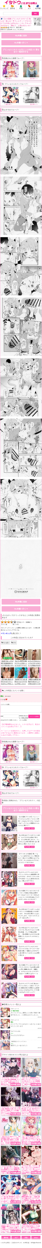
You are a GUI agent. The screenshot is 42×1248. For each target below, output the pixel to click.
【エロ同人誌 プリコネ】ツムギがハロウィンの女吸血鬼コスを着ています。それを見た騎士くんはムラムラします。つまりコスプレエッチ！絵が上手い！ (29, 913)
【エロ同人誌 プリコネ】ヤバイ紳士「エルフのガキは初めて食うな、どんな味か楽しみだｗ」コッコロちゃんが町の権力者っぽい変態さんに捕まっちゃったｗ (29, 839)
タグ (29, 8)
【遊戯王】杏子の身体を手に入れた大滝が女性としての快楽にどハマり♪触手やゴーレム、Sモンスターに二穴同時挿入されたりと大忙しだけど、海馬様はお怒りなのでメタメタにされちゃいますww (31, 1229)
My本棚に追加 (21, 36)
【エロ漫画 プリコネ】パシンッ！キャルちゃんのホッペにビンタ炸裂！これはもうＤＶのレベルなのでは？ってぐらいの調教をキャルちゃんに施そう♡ (29, 821)
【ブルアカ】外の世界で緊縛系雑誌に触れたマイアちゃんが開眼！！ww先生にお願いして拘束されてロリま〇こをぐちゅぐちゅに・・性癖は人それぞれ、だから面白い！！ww (10, 1228)
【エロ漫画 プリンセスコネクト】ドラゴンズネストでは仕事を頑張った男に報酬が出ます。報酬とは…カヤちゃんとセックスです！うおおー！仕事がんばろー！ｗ (29, 969)
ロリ (14, 642)
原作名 (12, 8)
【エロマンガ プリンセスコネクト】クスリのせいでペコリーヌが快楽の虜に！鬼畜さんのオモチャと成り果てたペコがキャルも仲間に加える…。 (28, 951)
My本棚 (37, 8)
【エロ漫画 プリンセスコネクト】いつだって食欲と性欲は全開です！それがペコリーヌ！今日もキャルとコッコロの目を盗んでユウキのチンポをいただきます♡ (29, 895)
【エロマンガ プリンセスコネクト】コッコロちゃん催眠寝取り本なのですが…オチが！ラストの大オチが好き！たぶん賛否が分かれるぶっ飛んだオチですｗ (28, 876)
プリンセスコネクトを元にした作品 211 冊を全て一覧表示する (21, 51)
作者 (21, 8)
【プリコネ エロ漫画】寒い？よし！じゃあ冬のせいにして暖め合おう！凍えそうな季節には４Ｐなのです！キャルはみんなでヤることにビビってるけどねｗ (28, 858)
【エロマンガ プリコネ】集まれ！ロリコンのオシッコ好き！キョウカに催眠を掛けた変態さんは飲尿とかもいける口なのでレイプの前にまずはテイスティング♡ (29, 988)
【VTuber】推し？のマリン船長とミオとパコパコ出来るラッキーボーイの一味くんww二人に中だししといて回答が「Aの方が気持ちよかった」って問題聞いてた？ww (31, 1170)
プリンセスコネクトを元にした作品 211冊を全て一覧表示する (21, 809)
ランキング (4, 8)
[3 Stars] (8, 621)
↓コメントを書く (5, 704)
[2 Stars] (5, 621)
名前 (2, 716)
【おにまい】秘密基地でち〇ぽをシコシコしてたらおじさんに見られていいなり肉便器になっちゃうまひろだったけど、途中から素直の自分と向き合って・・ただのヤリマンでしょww (31, 1082)
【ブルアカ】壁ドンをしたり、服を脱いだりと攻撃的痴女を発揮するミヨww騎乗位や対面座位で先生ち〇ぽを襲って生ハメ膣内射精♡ (10, 1170)
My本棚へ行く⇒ (21, 43)
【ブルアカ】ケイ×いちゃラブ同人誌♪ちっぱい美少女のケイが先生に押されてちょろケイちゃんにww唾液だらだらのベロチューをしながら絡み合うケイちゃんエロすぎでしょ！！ (31, 1112)
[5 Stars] (14, 621)
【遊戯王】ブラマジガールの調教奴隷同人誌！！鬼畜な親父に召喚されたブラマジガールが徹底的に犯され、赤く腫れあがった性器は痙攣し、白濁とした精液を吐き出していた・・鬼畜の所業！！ (31, 1200)
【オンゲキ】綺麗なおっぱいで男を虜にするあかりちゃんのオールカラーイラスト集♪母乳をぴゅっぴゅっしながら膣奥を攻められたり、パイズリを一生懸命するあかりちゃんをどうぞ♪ (31, 1141)
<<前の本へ (8, 78)
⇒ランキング (6, 633)
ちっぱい (6, 642)
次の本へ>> (34, 78)
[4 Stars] (11, 621)
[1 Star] (2, 621)
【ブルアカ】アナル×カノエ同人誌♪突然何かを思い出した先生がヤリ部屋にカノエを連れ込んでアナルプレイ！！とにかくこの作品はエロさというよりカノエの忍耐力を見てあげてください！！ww (10, 1112)
